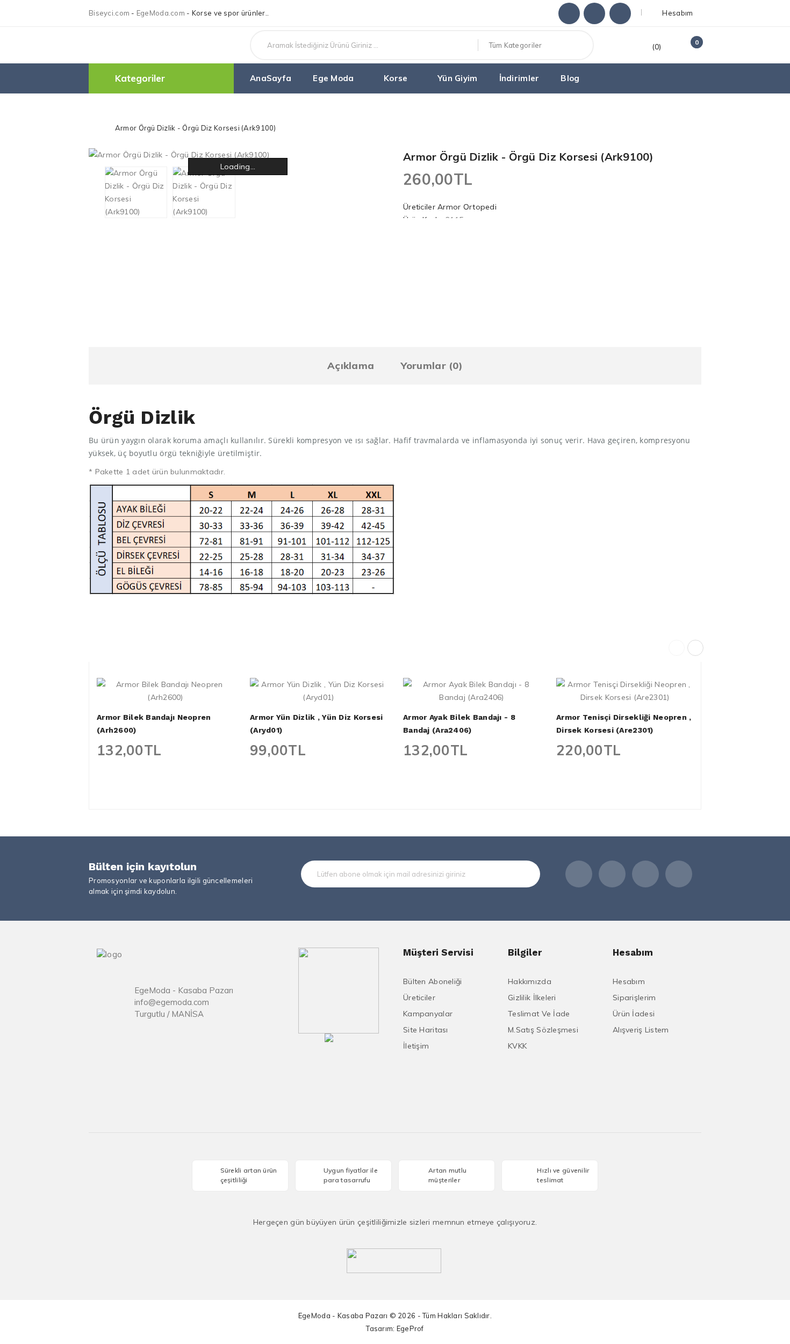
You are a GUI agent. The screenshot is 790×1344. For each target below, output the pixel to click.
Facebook (569, 13)
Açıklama (350, 365)
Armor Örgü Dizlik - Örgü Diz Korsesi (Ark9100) (195, 128)
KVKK (517, 1046)
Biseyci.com (109, 13)
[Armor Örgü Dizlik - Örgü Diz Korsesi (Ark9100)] (136, 192)
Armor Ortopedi (467, 207)
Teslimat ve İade (539, 1013)
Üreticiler (419, 997)
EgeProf (410, 1328)
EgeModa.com (161, 13)
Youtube (678, 874)
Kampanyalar (428, 1013)
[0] (686, 47)
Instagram (594, 13)
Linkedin (620, 13)
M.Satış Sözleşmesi (543, 1030)
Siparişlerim (634, 997)
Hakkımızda (529, 981)
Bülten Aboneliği (432, 981)
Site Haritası (425, 1030)
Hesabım (629, 981)
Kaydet (515, 874)
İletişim (416, 1046)
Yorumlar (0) (432, 365)
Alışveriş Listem (641, 1030)
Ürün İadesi (634, 1013)
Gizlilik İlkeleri (532, 997)
